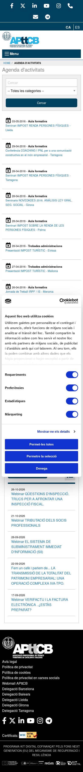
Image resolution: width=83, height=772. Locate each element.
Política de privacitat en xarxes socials (31, 677)
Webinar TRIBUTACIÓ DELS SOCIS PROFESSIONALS (39, 523)
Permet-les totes (41, 444)
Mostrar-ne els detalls (53, 431)
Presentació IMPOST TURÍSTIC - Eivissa (31, 250)
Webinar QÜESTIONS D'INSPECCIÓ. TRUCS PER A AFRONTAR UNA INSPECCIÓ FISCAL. (40, 498)
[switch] (72, 387)
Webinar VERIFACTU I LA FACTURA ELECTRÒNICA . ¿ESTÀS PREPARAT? (39, 604)
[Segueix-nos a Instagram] (58, 5)
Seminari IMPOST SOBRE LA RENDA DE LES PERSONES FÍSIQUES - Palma (35, 227)
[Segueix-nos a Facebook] (11, 5)
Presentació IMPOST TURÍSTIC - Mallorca (32, 271)
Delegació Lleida (15, 699)
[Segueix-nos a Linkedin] (34, 5)
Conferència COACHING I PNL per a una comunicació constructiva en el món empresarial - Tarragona (39, 152)
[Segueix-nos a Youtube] (46, 5)
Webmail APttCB (15, 683)
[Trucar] (70, 5)
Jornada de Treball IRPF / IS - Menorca (29, 291)
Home (6, 63)
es (77, 27)
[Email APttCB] (35, 16)
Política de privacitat (17, 666)
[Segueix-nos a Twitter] (22, 5)
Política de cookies (16, 672)
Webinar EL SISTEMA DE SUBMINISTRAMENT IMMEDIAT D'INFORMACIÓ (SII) (36, 546)
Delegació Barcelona (18, 688)
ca (68, 27)
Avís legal (9, 661)
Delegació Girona (15, 705)
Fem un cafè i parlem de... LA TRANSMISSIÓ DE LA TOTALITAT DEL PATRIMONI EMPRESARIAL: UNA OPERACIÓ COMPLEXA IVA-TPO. (41, 575)
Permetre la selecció (42, 456)
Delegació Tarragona (18, 710)
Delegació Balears (16, 694)
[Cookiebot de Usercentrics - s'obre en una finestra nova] (59, 301)
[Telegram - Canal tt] (47, 16)
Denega (41, 468)
